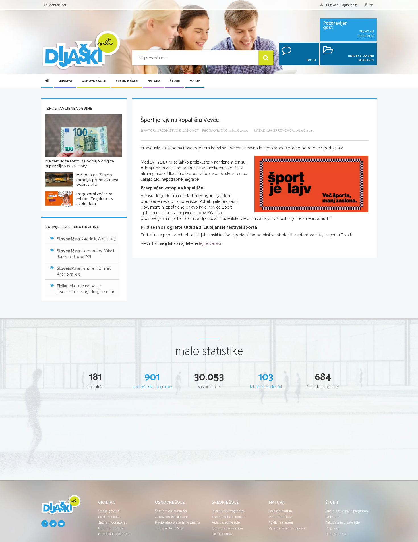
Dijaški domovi (222, 534)
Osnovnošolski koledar (171, 517)
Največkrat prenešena (114, 534)
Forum (194, 81)
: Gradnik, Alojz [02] (86, 239)
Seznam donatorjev (112, 522)
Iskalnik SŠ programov (228, 511)
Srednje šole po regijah (228, 517)
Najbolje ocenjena (111, 528)
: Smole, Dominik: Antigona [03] (84, 271)
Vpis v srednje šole (226, 522)
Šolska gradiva (109, 511)
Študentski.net (55, 5)
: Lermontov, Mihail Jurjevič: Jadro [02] (85, 254)
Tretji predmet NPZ (169, 528)
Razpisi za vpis (337, 534)
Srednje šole (127, 81)
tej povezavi (210, 243)
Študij (175, 81)
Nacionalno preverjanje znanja (177, 522)
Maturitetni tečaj (281, 517)
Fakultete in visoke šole (343, 522)
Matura (154, 81)
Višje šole (332, 528)
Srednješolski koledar (227, 528)
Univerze (332, 517)
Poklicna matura (281, 522)
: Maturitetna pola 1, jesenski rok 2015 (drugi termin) (85, 289)
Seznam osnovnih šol (171, 511)
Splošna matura (280, 511)
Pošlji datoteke (108, 517)
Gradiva (65, 81)
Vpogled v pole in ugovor (287, 528)
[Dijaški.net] (61, 507)
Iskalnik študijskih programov (347, 511)
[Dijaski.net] (81, 50)
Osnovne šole (94, 81)
